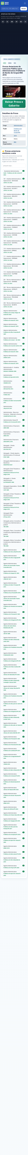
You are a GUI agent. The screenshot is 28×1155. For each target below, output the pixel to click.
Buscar (24, 8)
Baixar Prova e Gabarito (14, 103)
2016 (15, 136)
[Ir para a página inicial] (5, 3)
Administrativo (18, 125)
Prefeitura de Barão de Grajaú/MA (18, 130)
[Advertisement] (14, 40)
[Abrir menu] (25, 3)
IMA (15, 142)
